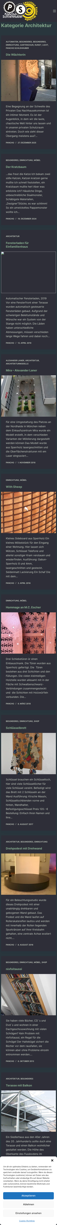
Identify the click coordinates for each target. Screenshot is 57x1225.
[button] (52, 1160)
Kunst (38, 45)
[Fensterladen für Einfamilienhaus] (28, 272)
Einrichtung (12, 45)
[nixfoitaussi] (28, 994)
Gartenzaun (27, 45)
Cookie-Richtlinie (27, 1221)
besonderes (39, 42)
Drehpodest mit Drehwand (24, 848)
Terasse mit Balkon (19, 1085)
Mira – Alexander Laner (21, 370)
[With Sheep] (28, 512)
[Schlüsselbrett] (28, 753)
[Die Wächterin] (28, 80)
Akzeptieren (28, 1195)
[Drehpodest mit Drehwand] (28, 874)
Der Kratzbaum (16, 167)
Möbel (37, 160)
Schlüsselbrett (16, 728)
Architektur (12, 236)
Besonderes (25, 42)
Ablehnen (28, 1204)
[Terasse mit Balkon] (28, 1111)
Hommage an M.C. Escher (23, 607)
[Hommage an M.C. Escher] (28, 633)
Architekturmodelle (17, 363)
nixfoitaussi (14, 969)
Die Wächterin (15, 54)
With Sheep (14, 486)
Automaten (12, 42)
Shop (36, 721)
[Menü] (54, 11)
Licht (45, 45)
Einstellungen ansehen (28, 1213)
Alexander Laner (15, 360)
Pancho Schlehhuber (17, 48)
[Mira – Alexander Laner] (28, 396)
